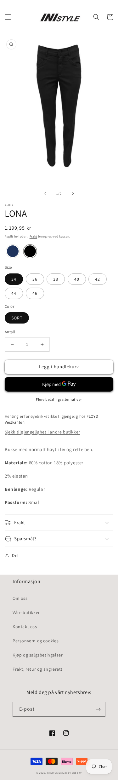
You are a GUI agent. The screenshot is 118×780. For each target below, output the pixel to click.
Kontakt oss (25, 626)
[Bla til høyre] (73, 193)
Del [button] (15, 555)
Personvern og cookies (36, 641)
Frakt (33, 236)
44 (13, 293)
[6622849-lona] (13, 252)
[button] (8, 17)
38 (55, 279)
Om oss (20, 598)
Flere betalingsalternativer (59, 399)
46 (34, 293)
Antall (10, 332)
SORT (16, 318)
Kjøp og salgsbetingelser (38, 655)
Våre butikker (26, 612)
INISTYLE (52, 772)
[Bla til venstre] (45, 193)
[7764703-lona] (30, 252)
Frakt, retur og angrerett (38, 669)
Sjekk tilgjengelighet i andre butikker (42, 432)
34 (13, 279)
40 (76, 279)
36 (34, 279)
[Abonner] (98, 709)
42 (97, 279)
